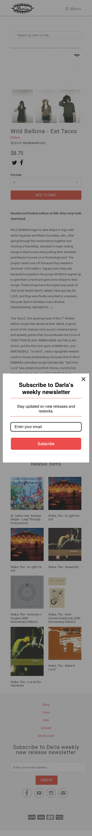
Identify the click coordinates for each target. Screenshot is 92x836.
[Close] (83, 379)
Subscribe (46, 444)
